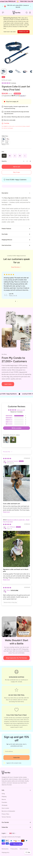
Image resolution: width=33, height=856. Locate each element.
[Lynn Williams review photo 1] (16, 549)
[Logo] (16, 12)
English (4, 833)
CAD (13, 833)
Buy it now (16, 172)
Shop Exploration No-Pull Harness (16, 658)
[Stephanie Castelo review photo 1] (16, 483)
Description (5, 193)
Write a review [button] (16, 428)
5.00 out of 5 (21, 410)
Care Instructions (6, 245)
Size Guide (5, 234)
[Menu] (3, 12)
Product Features (6, 228)
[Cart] (30, 12)
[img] (7, 458)
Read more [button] (6, 512)
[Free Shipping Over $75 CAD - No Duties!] (19, 6)
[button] (6, 83)
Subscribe (16, 757)
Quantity (4, 161)
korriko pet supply (6, 80)
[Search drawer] (26, 12)
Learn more (7, 384)
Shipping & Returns (7, 239)
